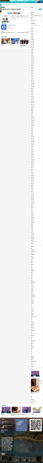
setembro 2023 (32, 86)
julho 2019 (32, 167)
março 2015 (32, 243)
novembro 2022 (32, 102)
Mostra (31, 317)
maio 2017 (32, 209)
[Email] (16, 13)
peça (31, 332)
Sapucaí (31, 348)
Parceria (12, 44)
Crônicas (32, 277)
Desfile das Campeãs (33, 282)
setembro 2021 (32, 125)
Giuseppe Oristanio (33, 296)
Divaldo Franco (32, 283)
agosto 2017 (32, 204)
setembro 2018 (32, 183)
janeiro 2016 (32, 235)
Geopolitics (32, 293)
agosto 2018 (32, 185)
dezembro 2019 (32, 159)
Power (31, 338)
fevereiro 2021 (32, 136)
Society (31, 353)
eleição (4, 441)
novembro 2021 (32, 122)
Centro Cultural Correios (7, 440)
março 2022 (32, 115)
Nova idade (2, 44)
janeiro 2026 (32, 41)
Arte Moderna (32, 254)
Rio (6, 447)
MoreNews (24, 462)
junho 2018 (32, 188)
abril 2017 (32, 211)
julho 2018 (32, 186)
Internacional (32, 301)
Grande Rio (32, 298)
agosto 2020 (32, 146)
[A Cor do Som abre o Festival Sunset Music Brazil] (24, 41)
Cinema (31, 267)
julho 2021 (32, 128)
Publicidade (25, 2)
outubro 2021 (32, 123)
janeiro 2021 (32, 138)
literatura (3, 445)
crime (2, 441)
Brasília (11, 437)
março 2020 (32, 154)
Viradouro (32, 364)
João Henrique (32, 303)
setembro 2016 (32, 222)
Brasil (9, 437)
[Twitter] (9, 13)
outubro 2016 (32, 220)
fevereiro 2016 (32, 233)
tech (6, 450)
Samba (31, 345)
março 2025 (32, 57)
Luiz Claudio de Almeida (4, 10)
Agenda (31, 248)
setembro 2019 (32, 164)
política (31, 333)
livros (7, 445)
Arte (2, 437)
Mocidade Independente (33, 316)
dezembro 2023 (32, 81)
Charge (31, 262)
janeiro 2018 (32, 196)
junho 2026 (32, 33)
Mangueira (32, 312)
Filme (2, 442)
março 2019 (32, 173)
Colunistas (15, 2)
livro (31, 304)
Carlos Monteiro (32, 257)
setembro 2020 (32, 144)
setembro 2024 (32, 67)
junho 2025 (32, 52)
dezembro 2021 (32, 120)
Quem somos (4, 2)
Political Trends (32, 335)
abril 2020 (32, 152)
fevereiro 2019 (32, 175)
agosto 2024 (32, 68)
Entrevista (22, 2)
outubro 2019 (32, 162)
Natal (7, 446)
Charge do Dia (32, 14)
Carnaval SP (3, 440)
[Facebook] (8, 13)
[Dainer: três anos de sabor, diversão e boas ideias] (35, 385)
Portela (31, 337)
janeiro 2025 (32, 60)
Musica (31, 319)
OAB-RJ (9, 446)
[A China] (37, 410)
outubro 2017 (32, 201)
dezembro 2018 (32, 178)
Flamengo (5, 442)
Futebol (11, 442)
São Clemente (32, 346)
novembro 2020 (32, 141)
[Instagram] (13, 13)
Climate (32, 272)
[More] (20, 13)
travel (10, 450)
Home (1, 2)
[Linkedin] (11, 13)
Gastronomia (32, 291)
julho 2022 (32, 109)
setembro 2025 (32, 47)
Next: (23, 32)
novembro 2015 (32, 238)
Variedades (32, 359)
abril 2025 (32, 55)
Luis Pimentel (32, 309)
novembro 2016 (32, 219)
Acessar (32, 397)
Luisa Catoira (32, 311)
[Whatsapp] (12, 13)
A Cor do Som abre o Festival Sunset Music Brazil (23, 45)
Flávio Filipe (32, 290)
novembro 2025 (32, 44)
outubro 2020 (32, 143)
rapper (5, 447)
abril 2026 (32, 36)
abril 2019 (32, 172)
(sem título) (41, 381)
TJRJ (8, 450)
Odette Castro (32, 325)
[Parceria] (15, 41)
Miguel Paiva (32, 314)
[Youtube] (14, 13)
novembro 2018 (32, 180)
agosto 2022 (32, 107)
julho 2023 (32, 89)
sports (2, 450)
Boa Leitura (8, 2)
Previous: (7, 32)
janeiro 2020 (32, 157)
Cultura (31, 278)
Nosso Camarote (32, 324)
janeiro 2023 (32, 99)
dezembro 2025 (32, 42)
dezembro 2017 (32, 198)
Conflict (32, 275)
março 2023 (32, 96)
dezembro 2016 (32, 217)
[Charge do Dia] (35, 374)
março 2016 (32, 232)
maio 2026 (32, 34)
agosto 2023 (32, 88)
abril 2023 (32, 94)
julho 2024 (32, 70)
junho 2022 (32, 110)
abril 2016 (32, 230)
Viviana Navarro (32, 366)
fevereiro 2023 (32, 97)
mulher (5, 446)
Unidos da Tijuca (32, 358)
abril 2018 (32, 191)
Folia (7, 442)
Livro (5, 445)
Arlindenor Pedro (34, 412)
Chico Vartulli (32, 264)
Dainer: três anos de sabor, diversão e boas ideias (36, 15)
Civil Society (32, 269)
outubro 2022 (32, 104)
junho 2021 (32, 130)
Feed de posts (32, 399)
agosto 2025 (32, 49)
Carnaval (12, 2)
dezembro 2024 (32, 62)
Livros (31, 306)
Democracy (32, 280)
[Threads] (18, 13)
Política (11, 446)
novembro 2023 (32, 83)
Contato (19, 2)
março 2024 (32, 76)
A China (31, 18)
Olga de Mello (32, 327)
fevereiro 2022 (32, 117)
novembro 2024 (32, 63)
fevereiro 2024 (32, 78)
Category (32, 261)
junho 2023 (32, 91)
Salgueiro (32, 343)
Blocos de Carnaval (5, 437)
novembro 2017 (32, 199)
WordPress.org (32, 402)
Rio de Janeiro (9, 447)
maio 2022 (32, 112)
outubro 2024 (32, 65)
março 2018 (32, 193)
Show (31, 351)
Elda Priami (32, 285)
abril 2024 (32, 75)
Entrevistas (32, 288)
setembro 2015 (32, 241)
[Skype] (17, 13)
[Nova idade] (5, 41)
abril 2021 (32, 133)
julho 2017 (32, 206)
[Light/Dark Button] (35, 2)
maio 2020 (32, 151)
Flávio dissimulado (33, 20)
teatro (4, 450)
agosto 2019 (32, 165)
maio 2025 (32, 54)
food (8, 442)
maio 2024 (32, 73)
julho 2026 (32, 31)
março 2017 (32, 212)
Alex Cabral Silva (32, 249)
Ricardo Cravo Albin (33, 340)
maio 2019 (32, 170)
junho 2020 (32, 149)
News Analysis (32, 322)
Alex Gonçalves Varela (33, 251)
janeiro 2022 (32, 118)
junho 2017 (32, 207)
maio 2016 (32, 228)
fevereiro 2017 (32, 214)
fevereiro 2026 (32, 39)
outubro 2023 (32, 84)
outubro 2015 (32, 240)
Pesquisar (32, 7)
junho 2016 (32, 227)
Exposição (10, 441)
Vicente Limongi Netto (33, 361)
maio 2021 (32, 131)
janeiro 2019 (32, 177)
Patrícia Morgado (33, 330)
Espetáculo (7, 441)
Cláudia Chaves (32, 270)
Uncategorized (3, 7)
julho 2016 (32, 225)
